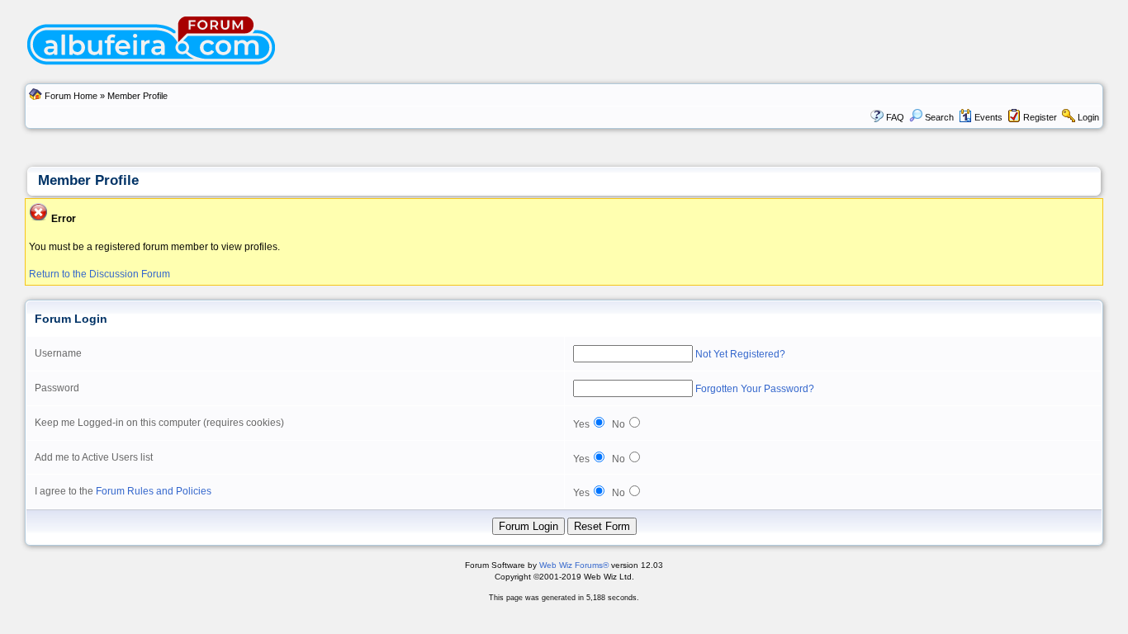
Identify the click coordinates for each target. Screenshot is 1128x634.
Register (1040, 117)
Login (1088, 117)
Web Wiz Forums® (574, 565)
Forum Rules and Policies (153, 491)
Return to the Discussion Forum (99, 274)
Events (988, 117)
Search (939, 117)
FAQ (895, 117)
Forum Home (71, 96)
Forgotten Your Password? (754, 389)
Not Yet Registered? (740, 354)
